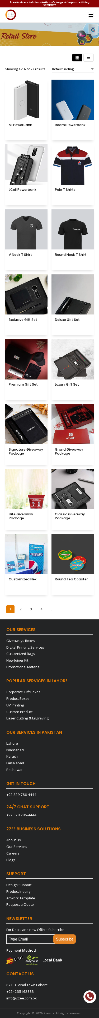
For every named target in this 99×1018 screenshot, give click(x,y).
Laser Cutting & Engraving (27, 718)
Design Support (18, 884)
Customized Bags (20, 653)
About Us (13, 840)
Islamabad (15, 750)
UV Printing (15, 705)
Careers (13, 853)
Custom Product (19, 711)
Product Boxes (18, 698)
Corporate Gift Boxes (23, 691)
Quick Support (89, 996)
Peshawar (14, 769)
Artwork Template (20, 898)
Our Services (16, 846)
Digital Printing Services (25, 647)
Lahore (12, 743)
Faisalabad (15, 763)
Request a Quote (20, 904)
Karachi (12, 756)
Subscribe (64, 939)
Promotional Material (23, 667)
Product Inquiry (18, 891)
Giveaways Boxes (20, 640)
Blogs (10, 859)
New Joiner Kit (17, 660)
